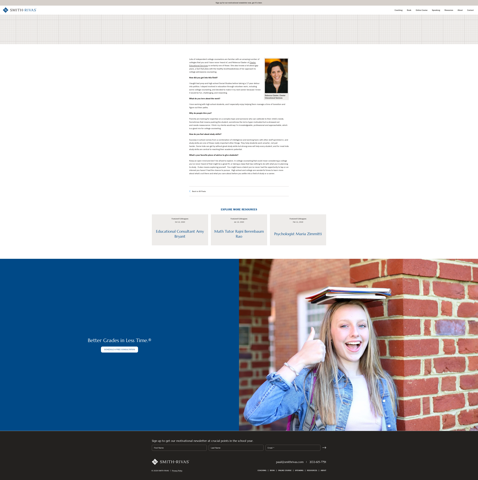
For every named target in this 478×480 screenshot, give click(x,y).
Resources (312, 470)
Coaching (262, 470)
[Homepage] (19, 9)
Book (272, 470)
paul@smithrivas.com (289, 462)
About (323, 470)
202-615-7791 (317, 462)
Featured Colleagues (232, 36)
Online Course (285, 470)
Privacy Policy (177, 470)
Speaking (299, 470)
